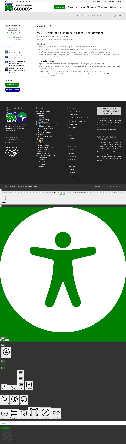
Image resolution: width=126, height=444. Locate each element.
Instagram (72, 163)
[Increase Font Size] (3, 338)
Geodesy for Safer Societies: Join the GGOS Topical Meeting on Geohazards (18, 70)
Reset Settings (5, 428)
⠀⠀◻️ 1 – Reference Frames (45, 128)
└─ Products (41, 164)
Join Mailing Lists (12, 84)
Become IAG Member (12, 90)
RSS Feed (72, 173)
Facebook (72, 159)
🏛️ (36, 124)
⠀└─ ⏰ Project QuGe (43, 151)
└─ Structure (41, 160)
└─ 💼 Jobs (40, 118)
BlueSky (71, 153)
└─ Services (40, 166)
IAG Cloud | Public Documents (79, 118)
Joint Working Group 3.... (16, 39)
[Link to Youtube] (8, 1)
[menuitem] (93, 1)
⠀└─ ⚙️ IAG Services (42, 153)
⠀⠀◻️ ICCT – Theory (42, 145)
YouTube (72, 166)
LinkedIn (71, 150)
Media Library (73, 115)
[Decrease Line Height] (3, 368)
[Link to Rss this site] (26, 1)
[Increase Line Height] (3, 361)
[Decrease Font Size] (3, 345)
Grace (45, 39)
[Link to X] (17, 1)
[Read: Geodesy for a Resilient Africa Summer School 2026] (6, 52)
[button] (1, 206)
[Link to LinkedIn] (5, 1)
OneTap (9, 337)
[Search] (120, 7)
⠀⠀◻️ (38, 130)
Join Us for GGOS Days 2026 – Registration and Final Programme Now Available (17, 63)
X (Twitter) (72, 156)
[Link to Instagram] (14, 1)
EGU (53, 76)
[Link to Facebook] (11, 1)
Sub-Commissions (14, 35)
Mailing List (72, 176)
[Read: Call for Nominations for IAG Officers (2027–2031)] (6, 57)
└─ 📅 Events (41, 115)
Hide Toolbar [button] (4, 340)
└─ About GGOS (42, 158)
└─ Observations (42, 162)
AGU (108, 74)
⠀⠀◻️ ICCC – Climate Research (46, 149)
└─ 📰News (40, 113)
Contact (71, 139)
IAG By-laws (72, 128)
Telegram (72, 169)
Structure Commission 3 (14, 31)
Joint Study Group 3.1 (15, 37)
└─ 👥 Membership (43, 120)
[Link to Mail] (29, 1)
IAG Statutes (73, 124)
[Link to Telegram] (20, 1)
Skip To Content (4, 420)
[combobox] (63, 198)
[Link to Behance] (23, 1)
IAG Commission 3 (11, 29)
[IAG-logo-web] (19, 7)
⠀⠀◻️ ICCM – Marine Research (46, 147)
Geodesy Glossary (74, 111)
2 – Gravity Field (45, 130)
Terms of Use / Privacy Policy (78, 121)
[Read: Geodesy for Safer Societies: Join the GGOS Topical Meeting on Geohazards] (6, 69)
